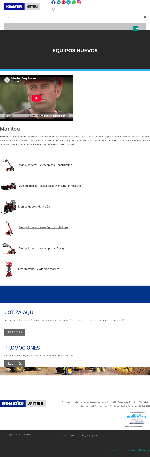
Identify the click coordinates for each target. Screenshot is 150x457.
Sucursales (68, 435)
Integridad (145, 402)
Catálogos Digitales (88, 435)
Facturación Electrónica (128, 402)
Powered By (130, 436)
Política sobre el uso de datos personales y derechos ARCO (89, 402)
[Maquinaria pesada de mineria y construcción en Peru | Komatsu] (22, 6)
